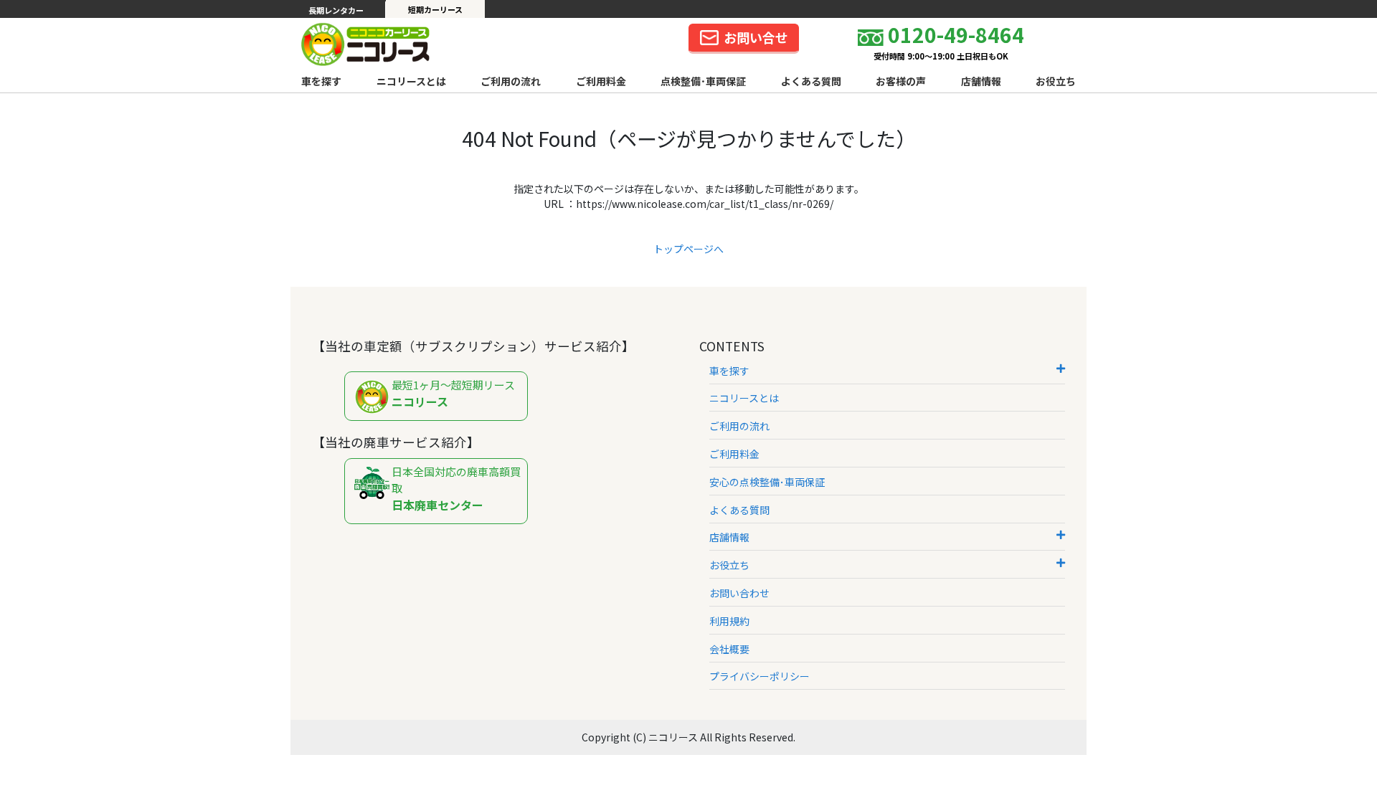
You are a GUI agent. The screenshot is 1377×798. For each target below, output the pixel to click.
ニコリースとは (411, 81)
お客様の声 (901, 81)
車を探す (321, 81)
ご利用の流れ (511, 81)
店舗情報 (981, 81)
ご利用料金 (601, 81)
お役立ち (1056, 81)
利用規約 (729, 621)
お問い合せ (756, 37)
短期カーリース (435, 9)
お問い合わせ (739, 593)
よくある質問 (811, 81)
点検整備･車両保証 (703, 81)
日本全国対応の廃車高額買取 (456, 488)
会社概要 (729, 649)
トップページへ (688, 249)
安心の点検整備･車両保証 (767, 482)
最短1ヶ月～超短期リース (453, 394)
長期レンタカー (336, 10)
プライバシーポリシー (759, 676)
